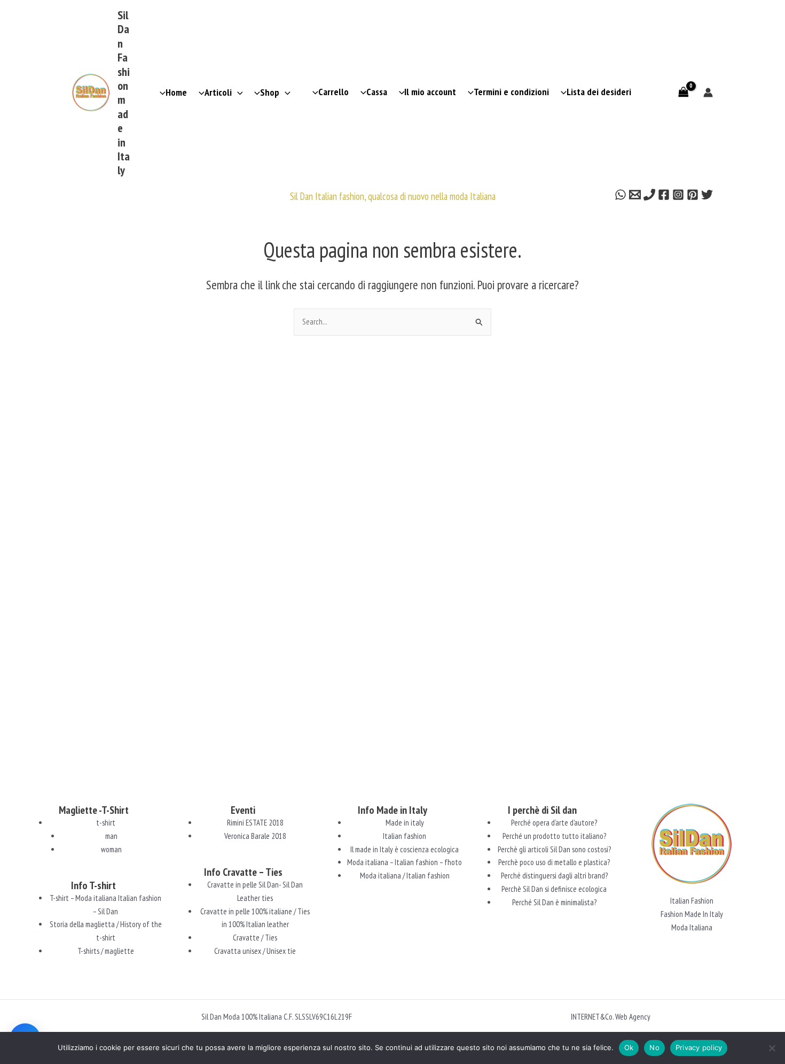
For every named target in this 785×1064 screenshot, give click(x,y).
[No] (771, 1048)
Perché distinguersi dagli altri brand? (554, 875)
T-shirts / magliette (105, 951)
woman (111, 849)
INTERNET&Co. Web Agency (610, 1017)
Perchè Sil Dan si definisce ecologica (554, 889)
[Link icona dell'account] (708, 92)
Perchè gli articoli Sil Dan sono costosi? (554, 849)
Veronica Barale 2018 (255, 836)
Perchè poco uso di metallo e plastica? (554, 862)
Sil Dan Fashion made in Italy (123, 92)
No (654, 1047)
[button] (237, 92)
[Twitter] (707, 195)
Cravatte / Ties (255, 937)
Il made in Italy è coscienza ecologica (404, 849)
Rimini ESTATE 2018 (255, 823)
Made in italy (405, 823)
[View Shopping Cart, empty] (683, 92)
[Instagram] (678, 195)
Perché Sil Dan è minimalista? (554, 902)
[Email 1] (635, 195)
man (111, 836)
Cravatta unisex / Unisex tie (255, 951)
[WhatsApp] (620, 195)
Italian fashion (404, 836)
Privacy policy (699, 1047)
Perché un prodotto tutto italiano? (554, 836)
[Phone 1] (649, 195)
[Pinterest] (692, 195)
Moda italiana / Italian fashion (405, 875)
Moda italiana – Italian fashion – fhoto (404, 862)
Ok (629, 1047)
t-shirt (105, 823)
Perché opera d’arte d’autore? (554, 823)
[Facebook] (664, 195)
